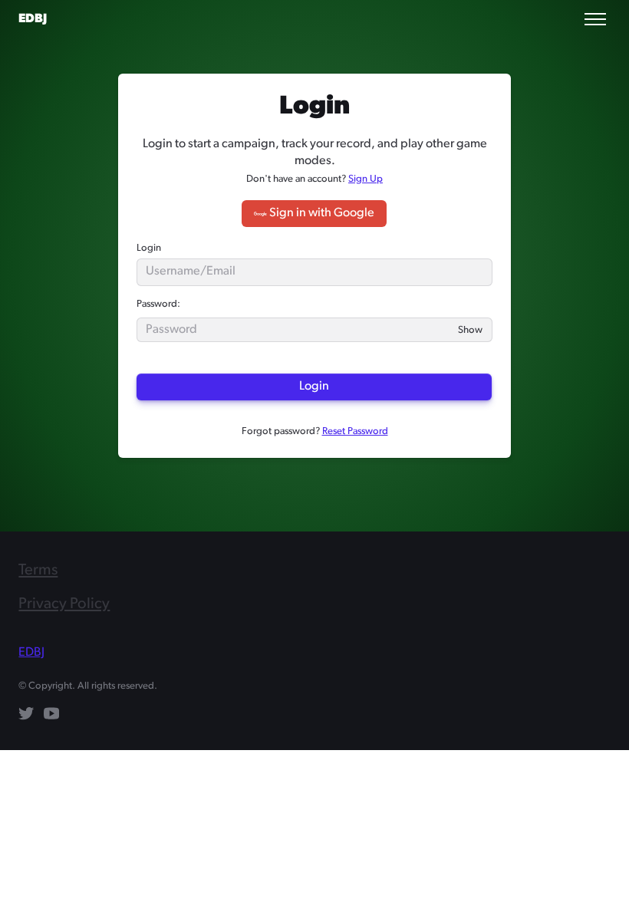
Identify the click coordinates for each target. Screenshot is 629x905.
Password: (158, 304)
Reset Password (355, 431)
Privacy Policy (64, 604)
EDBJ (32, 19)
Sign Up (365, 179)
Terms (38, 570)
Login (149, 248)
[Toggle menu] (595, 19)
